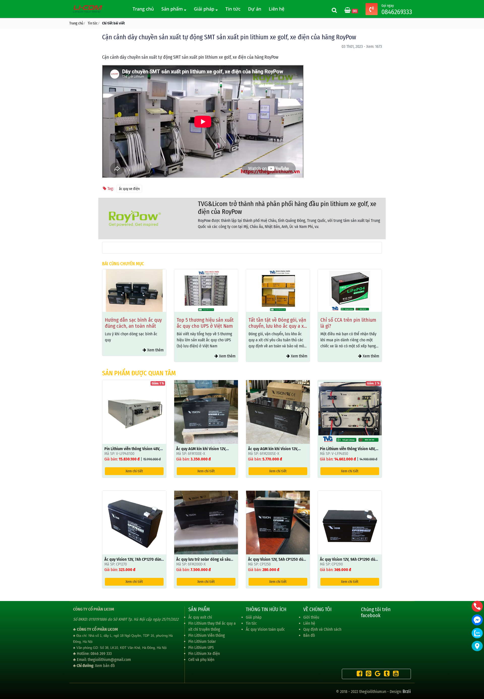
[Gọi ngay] (372, 9)
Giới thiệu (311, 617)
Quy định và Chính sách (322, 629)
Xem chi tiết (134, 471)
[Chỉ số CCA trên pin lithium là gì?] (350, 290)
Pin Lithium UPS (201, 647)
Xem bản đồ (105, 665)
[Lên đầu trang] (478, 671)
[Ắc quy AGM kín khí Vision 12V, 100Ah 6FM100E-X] (206, 411)
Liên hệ (276, 9)
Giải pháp (205, 9)
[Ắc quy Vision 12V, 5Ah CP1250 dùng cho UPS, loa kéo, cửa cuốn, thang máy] (278, 522)
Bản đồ (309, 635)
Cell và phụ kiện (201, 659)
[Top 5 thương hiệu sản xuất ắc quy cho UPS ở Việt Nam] (206, 290)
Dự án (254, 9)
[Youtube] (394, 674)
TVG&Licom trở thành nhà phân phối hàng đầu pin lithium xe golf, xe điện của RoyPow (287, 208)
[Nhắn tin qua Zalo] (477, 633)
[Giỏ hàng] (348, 10)
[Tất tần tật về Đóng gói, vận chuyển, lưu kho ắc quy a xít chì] (278, 290)
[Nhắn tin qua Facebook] (477, 619)
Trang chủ (143, 9)
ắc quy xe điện (129, 189)
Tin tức (232, 9)
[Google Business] (376, 674)
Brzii (407, 691)
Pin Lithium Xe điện (204, 653)
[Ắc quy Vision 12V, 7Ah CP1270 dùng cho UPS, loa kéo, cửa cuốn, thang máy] (134, 522)
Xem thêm (155, 350)
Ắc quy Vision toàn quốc (265, 629)
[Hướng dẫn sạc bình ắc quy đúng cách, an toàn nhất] (134, 290)
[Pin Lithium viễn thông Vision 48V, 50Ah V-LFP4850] (350, 411)
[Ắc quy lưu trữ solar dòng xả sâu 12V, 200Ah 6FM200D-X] (206, 522)
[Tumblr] (385, 674)
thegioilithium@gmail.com (109, 659)
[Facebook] (358, 674)
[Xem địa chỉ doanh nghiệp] (477, 646)
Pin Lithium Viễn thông (206, 635)
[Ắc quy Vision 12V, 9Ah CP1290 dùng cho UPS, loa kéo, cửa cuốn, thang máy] (350, 522)
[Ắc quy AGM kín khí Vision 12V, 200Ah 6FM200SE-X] (278, 411)
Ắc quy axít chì (200, 617)
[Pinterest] (367, 674)
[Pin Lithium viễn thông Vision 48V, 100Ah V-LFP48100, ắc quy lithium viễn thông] (134, 411)
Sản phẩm (172, 9)
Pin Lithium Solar (202, 641)
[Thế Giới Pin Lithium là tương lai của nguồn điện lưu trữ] (88, 8)
